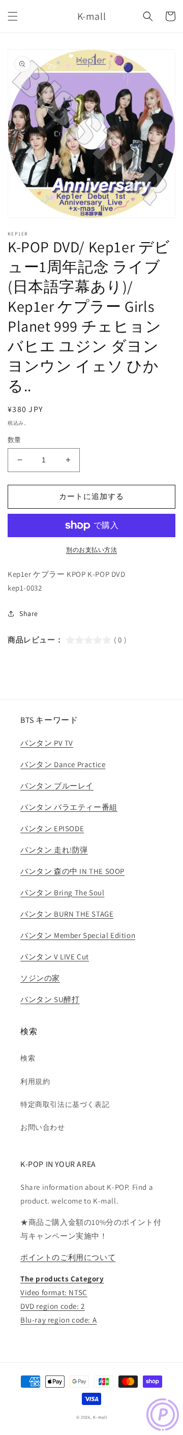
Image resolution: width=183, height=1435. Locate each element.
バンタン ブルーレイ (57, 785)
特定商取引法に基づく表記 (64, 1104)
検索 (27, 1058)
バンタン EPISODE (52, 828)
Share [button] (28, 613)
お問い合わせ (42, 1127)
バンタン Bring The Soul (62, 892)
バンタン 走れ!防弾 (54, 850)
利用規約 (35, 1081)
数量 (14, 439)
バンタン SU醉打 (49, 999)
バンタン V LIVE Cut (54, 956)
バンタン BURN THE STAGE (66, 914)
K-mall (100, 1417)
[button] (13, 16)
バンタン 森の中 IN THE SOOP (72, 871)
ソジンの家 (40, 978)
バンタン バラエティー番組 (68, 807)
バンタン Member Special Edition (77, 935)
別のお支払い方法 (91, 549)
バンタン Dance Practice (62, 764)
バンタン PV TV (46, 743)
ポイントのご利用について (67, 1257)
